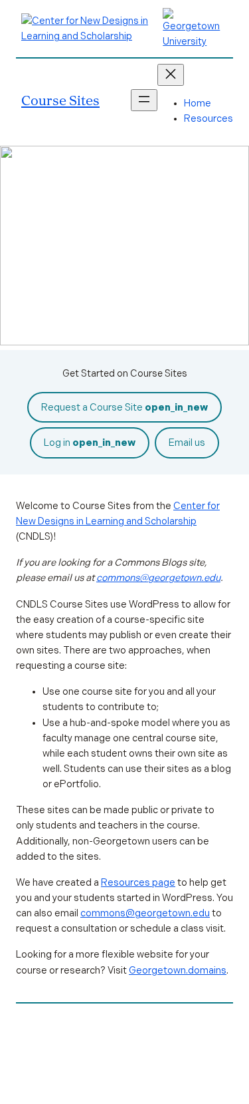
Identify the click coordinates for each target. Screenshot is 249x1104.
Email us (187, 442)
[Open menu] (144, 100)
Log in (89, 442)
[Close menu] (170, 75)
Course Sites (60, 100)
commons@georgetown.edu (158, 577)
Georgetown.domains (177, 970)
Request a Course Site (124, 407)
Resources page (138, 882)
